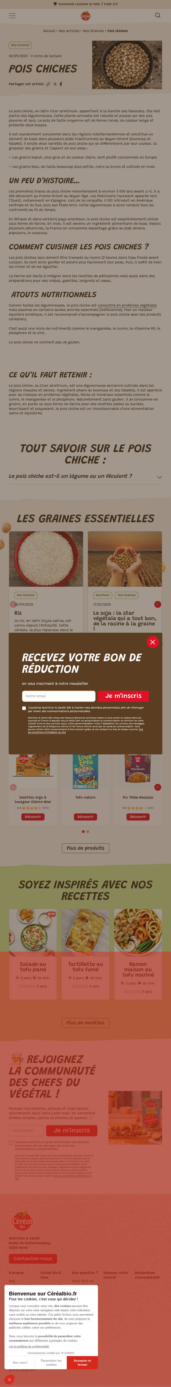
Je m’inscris (123, 696)
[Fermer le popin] (153, 642)
